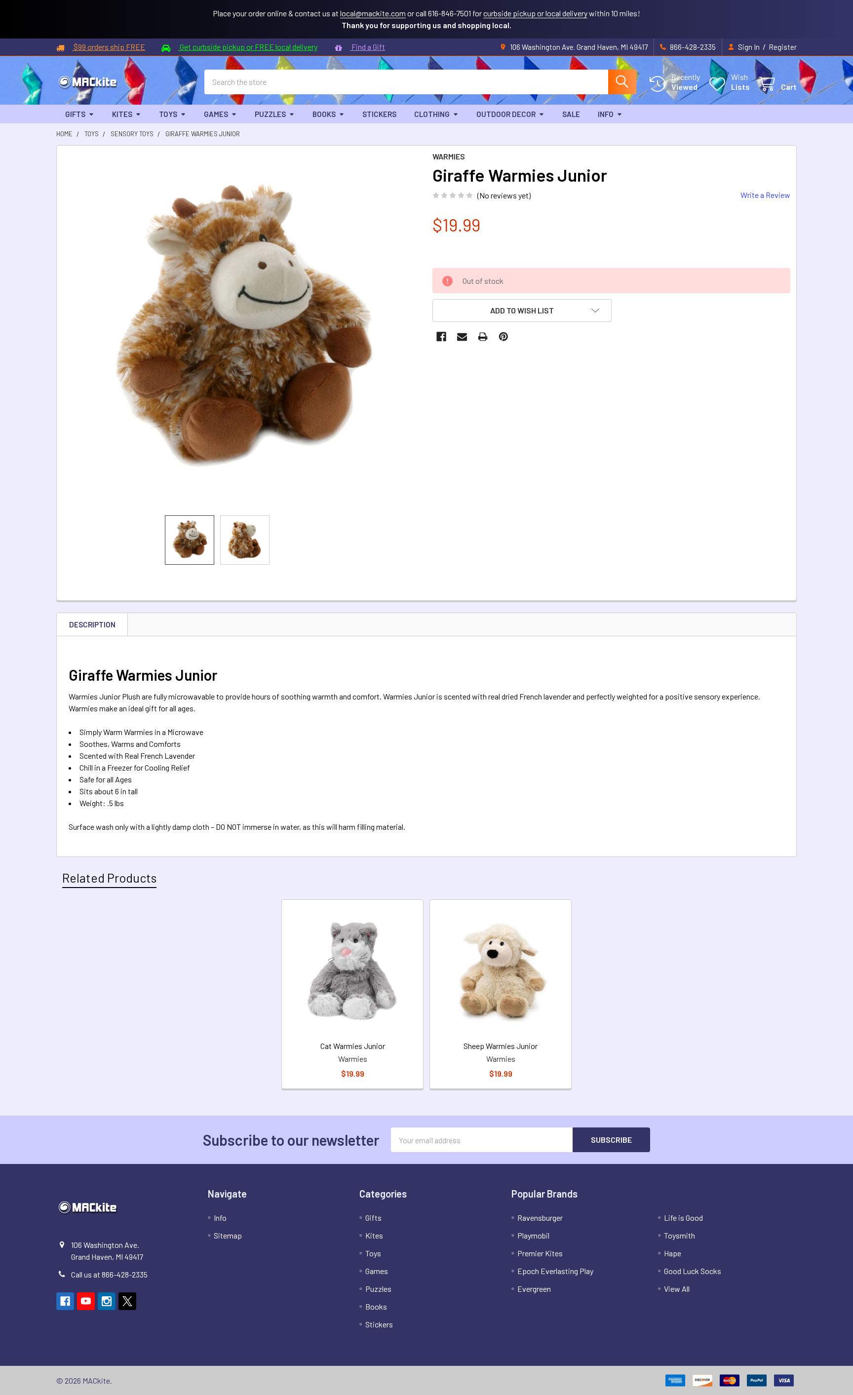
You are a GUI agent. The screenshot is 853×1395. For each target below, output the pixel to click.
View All (677, 1288)
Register (783, 46)
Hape (672, 1253)
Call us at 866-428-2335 (109, 1274)
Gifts (75, 114)
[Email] (462, 337)
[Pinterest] (503, 337)
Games (216, 114)
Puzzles (270, 114)
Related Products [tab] (109, 877)
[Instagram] (107, 1301)
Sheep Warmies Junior (501, 1045)
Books (324, 114)
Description (92, 624)
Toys (168, 114)
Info (606, 114)
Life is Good (683, 1217)
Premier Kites (540, 1253)
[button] (522, 310)
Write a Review (765, 194)
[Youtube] (86, 1301)
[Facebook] (441, 337)
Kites (122, 114)
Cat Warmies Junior (352, 1045)
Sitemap (228, 1235)
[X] (127, 1301)
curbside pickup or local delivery (535, 13)
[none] (242, 330)
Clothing (432, 114)
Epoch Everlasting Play (555, 1271)
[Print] (483, 337)
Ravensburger (540, 1217)
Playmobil (533, 1235)
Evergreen (534, 1288)
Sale (571, 114)
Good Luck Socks (692, 1271)
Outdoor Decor (506, 114)
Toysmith (679, 1235)
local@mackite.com (373, 13)
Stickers (379, 114)
